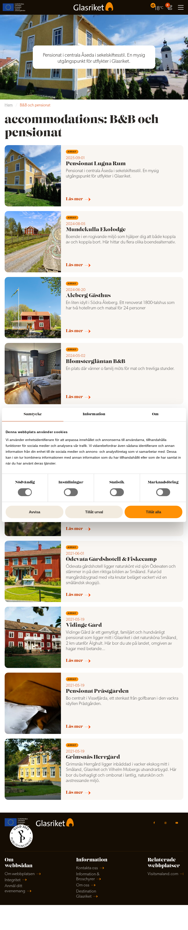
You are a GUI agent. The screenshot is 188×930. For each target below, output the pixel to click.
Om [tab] (155, 414)
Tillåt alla (153, 512)
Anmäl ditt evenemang (15, 888)
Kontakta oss (87, 868)
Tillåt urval (94, 512)
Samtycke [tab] (33, 414)
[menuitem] (157, 7)
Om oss (82, 885)
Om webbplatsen (20, 874)
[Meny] (180, 7)
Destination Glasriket (86, 894)
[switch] (71, 492)
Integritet (13, 880)
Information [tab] (94, 414)
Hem (9, 105)
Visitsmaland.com (163, 874)
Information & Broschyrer (87, 876)
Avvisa (34, 512)
